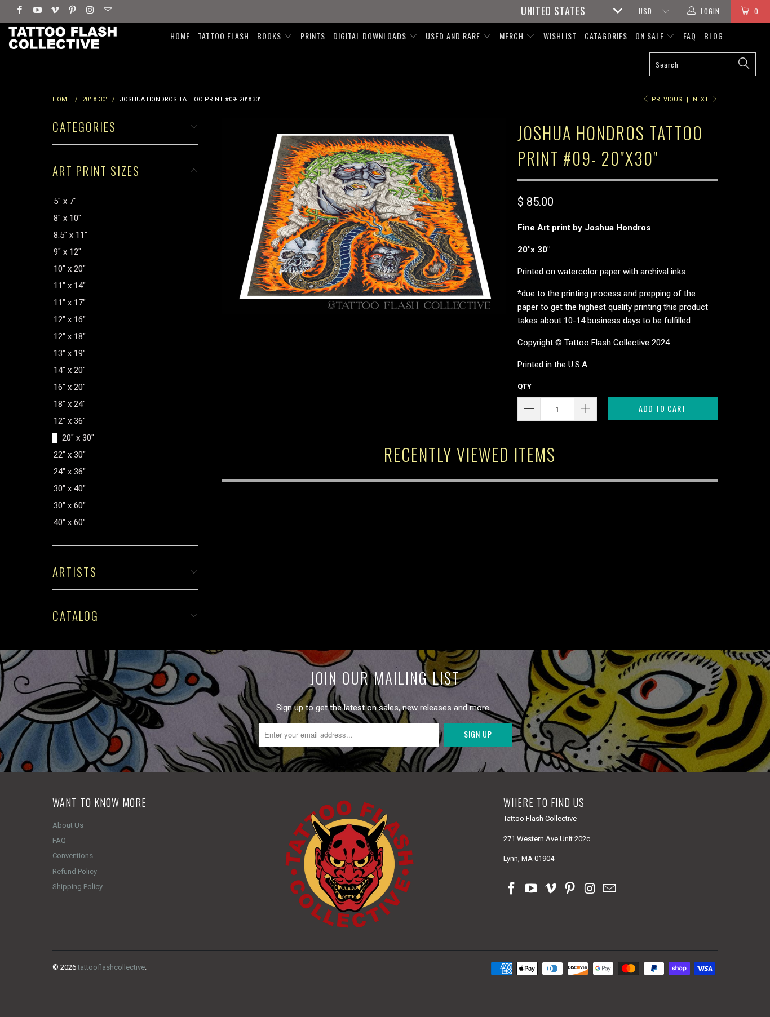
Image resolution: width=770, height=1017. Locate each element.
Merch (512, 36)
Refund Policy (74, 871)
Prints (312, 36)
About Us (67, 825)
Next (701, 99)
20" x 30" (78, 438)
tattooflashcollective (111, 967)
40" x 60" (70, 522)
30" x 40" (70, 488)
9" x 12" (67, 252)
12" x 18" (70, 336)
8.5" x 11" (70, 235)
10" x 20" (70, 269)
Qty (524, 386)
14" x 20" (70, 370)
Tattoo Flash (223, 36)
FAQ (689, 36)
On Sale (650, 36)
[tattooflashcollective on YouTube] (36, 11)
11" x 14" (70, 286)
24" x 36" (70, 472)
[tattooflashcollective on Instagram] (89, 11)
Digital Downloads (371, 36)
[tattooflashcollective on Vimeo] (54, 11)
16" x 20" (70, 387)
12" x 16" (70, 319)
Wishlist (560, 36)
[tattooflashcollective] (61, 38)
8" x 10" (67, 218)
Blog (713, 36)
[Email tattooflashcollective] (107, 11)
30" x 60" (70, 505)
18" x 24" (70, 404)
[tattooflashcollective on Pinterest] (72, 11)
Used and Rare (454, 36)
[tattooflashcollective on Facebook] (19, 11)
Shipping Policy (77, 886)
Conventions (72, 855)
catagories (606, 36)
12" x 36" (70, 421)
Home (180, 36)
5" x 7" (65, 201)
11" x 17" (70, 302)
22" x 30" (70, 455)
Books (270, 36)
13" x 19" (70, 353)
